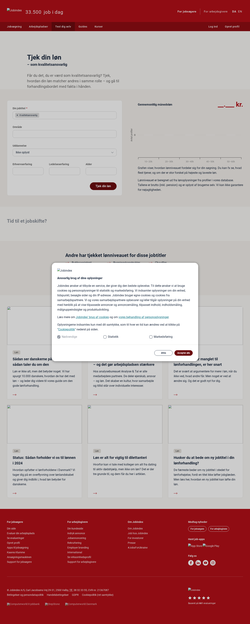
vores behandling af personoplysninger (144, 317)
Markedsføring (163, 336)
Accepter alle (183, 353)
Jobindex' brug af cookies (92, 317)
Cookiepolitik (66, 329)
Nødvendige (69, 336)
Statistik (113, 336)
